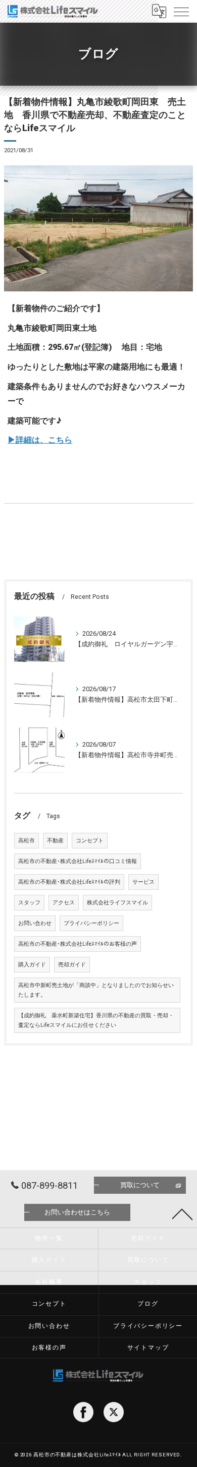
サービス (143, 882)
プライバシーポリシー (91, 923)
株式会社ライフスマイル (117, 902)
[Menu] (181, 11)
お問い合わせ (35, 923)
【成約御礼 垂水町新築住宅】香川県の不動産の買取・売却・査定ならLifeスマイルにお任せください (96, 1020)
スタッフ (29, 902)
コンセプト (90, 840)
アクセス (64, 902)
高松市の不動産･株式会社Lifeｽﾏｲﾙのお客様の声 (77, 944)
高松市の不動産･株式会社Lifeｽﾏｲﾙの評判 (69, 882)
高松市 (26, 840)
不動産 (55, 840)
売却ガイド (72, 964)
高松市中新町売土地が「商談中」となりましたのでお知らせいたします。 (96, 990)
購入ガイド (32, 964)
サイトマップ (148, 1347)
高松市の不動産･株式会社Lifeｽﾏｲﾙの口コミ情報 (77, 861)
